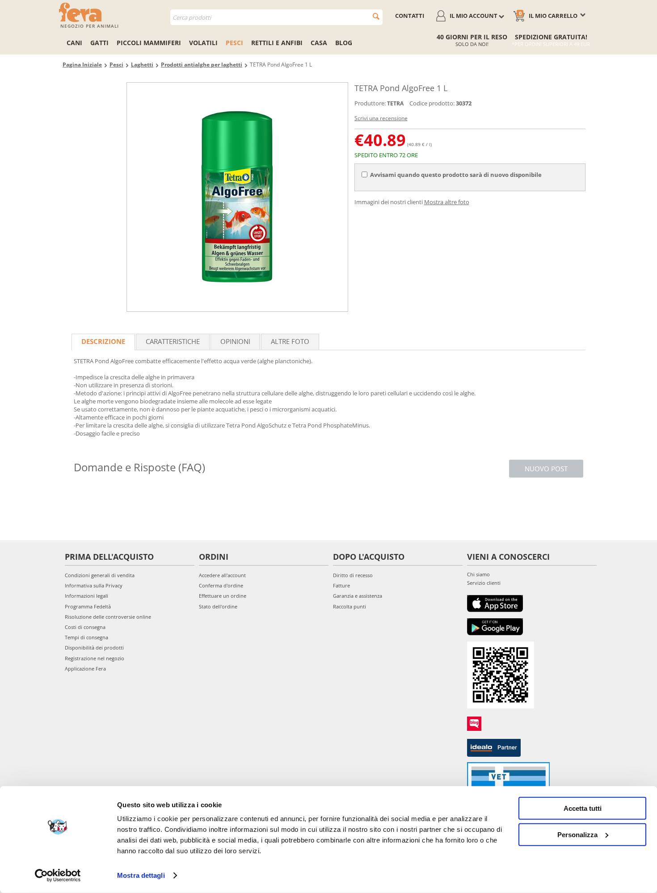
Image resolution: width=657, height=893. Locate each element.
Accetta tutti (583, 808)
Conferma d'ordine (221, 585)
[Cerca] (376, 16)
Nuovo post (546, 468)
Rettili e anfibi (277, 42)
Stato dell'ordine (218, 606)
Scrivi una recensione (381, 118)
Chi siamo (478, 574)
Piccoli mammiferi (149, 42)
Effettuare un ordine (222, 595)
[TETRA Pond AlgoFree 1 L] (237, 197)
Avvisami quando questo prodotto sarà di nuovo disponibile (456, 175)
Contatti (409, 16)
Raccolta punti (349, 606)
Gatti (99, 42)
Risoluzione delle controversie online (108, 616)
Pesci (234, 42)
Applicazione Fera (85, 668)
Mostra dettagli (141, 875)
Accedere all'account (222, 575)
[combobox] (276, 17)
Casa (319, 42)
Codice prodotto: (432, 103)
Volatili (203, 42)
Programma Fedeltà (88, 606)
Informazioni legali (86, 595)
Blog (343, 42)
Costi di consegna (85, 627)
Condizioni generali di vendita (100, 575)
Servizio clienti (484, 582)
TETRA (395, 103)
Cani (74, 42)
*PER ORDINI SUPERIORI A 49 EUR (551, 44)
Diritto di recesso (353, 575)
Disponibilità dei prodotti (94, 647)
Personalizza (577, 834)
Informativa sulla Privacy (93, 585)
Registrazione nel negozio (94, 658)
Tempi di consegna (86, 637)
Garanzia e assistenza (357, 595)
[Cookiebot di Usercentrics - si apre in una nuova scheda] (58, 875)
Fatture (341, 585)
